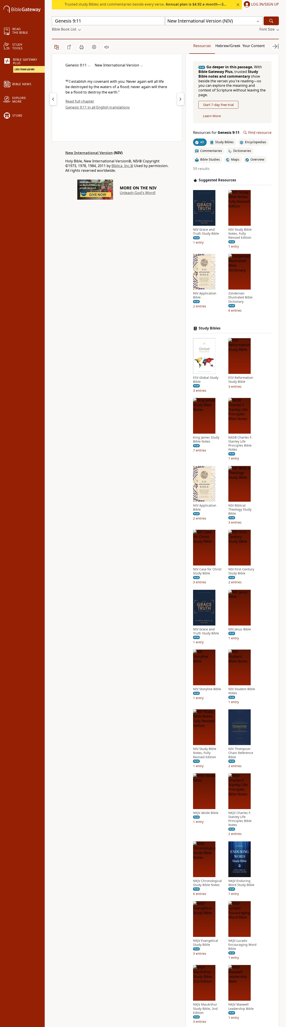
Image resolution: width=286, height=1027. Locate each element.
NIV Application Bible (204, 295)
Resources (202, 45)
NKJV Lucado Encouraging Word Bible (242, 945)
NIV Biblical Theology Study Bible (239, 509)
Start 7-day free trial (218, 104)
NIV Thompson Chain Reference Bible (240, 753)
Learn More (212, 116)
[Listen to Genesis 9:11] (106, 47)
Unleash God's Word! (138, 192)
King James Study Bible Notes (206, 439)
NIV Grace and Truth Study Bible (206, 232)
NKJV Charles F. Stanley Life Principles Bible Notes (240, 819)
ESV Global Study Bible (205, 380)
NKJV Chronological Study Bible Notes (207, 883)
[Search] (271, 21)
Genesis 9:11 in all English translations (97, 107)
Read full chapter (79, 101)
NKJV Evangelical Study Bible (205, 943)
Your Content (253, 45)
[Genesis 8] (53, 99)
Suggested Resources (217, 180)
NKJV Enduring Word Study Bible (241, 883)
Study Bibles (210, 328)
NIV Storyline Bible (207, 689)
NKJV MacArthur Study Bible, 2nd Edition (205, 1008)
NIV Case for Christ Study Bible (207, 571)
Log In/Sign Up (265, 4)
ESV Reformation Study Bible (240, 380)
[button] (260, 4)
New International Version (89, 152)
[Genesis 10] (180, 99)
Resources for (216, 132)
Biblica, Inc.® (122, 165)
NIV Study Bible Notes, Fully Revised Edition (240, 234)
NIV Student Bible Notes (241, 691)
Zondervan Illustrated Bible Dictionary (240, 297)
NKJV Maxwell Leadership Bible (241, 1006)
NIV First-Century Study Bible (241, 571)
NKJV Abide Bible (205, 813)
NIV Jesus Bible (239, 629)
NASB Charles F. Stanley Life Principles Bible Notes (240, 443)
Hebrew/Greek (227, 45)
